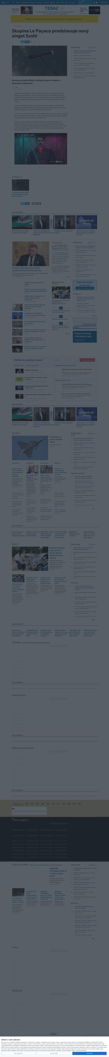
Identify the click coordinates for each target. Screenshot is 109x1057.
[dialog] (54, 1047)
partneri (8, 1042)
